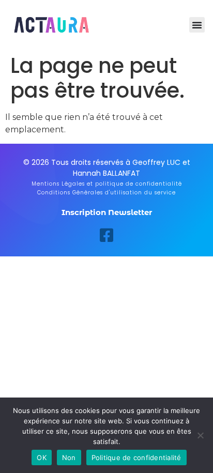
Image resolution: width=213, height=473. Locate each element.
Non (69, 457)
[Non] (200, 435)
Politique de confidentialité (136, 457)
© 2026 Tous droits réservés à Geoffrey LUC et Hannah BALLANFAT (106, 167)
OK (42, 457)
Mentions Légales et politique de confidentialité (107, 184)
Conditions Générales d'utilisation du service (106, 192)
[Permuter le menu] (197, 25)
